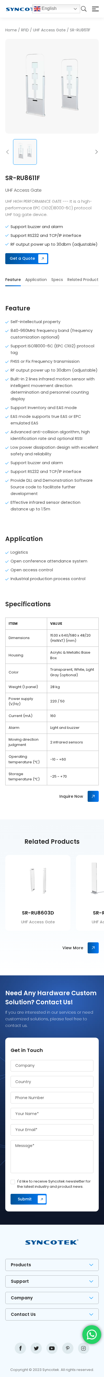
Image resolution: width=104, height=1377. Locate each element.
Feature (13, 279)
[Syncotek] (18, 8)
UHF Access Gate (49, 30)
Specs (57, 279)
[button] (7, 152)
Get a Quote (22, 258)
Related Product (82, 279)
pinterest (67, 1348)
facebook (20, 1348)
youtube (52, 1348)
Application (36, 279)
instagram (83, 1348)
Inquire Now (71, 796)
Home (11, 30)
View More (72, 948)
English (48, 8)
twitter (36, 1348)
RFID (25, 30)
